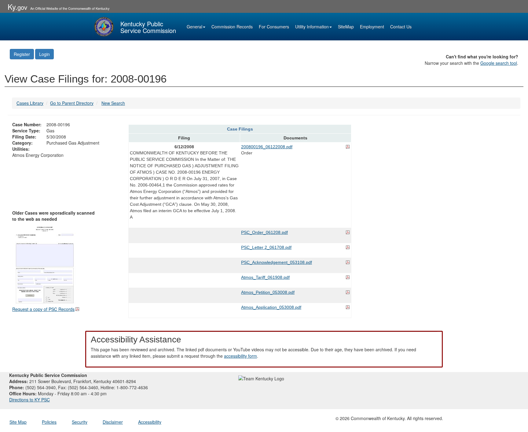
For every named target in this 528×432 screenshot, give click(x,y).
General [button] (194, 27)
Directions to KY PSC (29, 400)
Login (44, 54)
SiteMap (346, 27)
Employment (372, 27)
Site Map (18, 422)
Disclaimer (113, 422)
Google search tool (498, 63)
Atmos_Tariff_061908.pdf (265, 277)
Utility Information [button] (312, 27)
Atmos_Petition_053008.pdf (268, 292)
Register (22, 54)
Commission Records (232, 27)
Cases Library (29, 103)
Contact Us (401, 27)
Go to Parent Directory (72, 103)
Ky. (17, 6)
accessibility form (240, 356)
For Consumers (274, 27)
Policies (49, 422)
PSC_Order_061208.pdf (264, 232)
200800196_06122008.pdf (266, 146)
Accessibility (149, 422)
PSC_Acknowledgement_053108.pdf (276, 262)
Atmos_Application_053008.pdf (271, 307)
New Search (113, 103)
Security (79, 422)
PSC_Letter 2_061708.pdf (266, 247)
